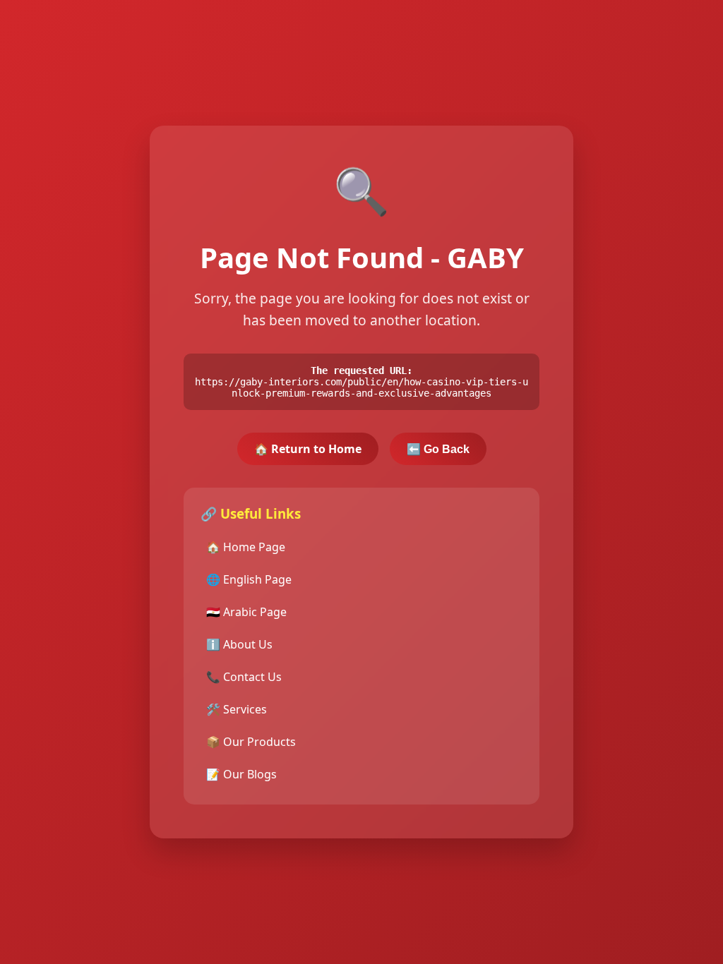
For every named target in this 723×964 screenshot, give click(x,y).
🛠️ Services (236, 709)
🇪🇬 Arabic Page (246, 612)
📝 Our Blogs (241, 774)
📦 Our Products (251, 741)
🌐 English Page (249, 579)
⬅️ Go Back (438, 449)
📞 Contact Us (244, 677)
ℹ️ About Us (239, 644)
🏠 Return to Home (308, 449)
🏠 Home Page (245, 547)
